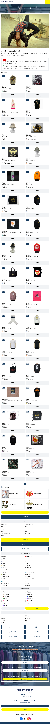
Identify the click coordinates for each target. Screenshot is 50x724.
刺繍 (26, 526)
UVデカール (27, 533)
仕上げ (26, 531)
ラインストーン (28, 528)
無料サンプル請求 (25, 670)
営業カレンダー (24, 714)
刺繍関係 (3, 618)
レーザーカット (4, 528)
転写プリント (4, 526)
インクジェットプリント (30, 524)
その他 (2, 622)
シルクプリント (4, 524)
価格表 (25, 521)
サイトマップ (31, 714)
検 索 (37, 608)
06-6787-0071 (31, 700)
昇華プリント (4, 535)
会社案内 (18, 714)
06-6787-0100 (26, 657)
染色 (2, 531)
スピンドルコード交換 (5, 533)
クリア (13, 608)
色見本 (25, 612)
